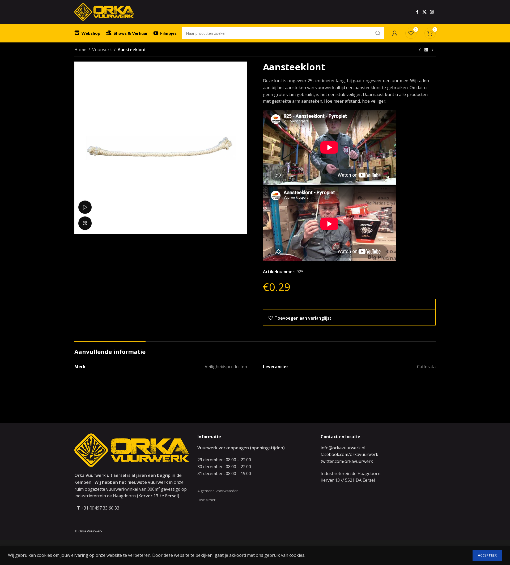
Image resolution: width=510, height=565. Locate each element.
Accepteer (487, 555)
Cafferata (426, 367)
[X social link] (424, 12)
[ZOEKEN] (378, 33)
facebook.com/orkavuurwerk (349, 454)
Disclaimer (206, 499)
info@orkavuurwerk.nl (343, 448)
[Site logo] (104, 11)
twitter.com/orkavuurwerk (347, 461)
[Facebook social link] (417, 12)
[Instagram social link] (432, 12)
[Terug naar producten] (426, 50)
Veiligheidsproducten (226, 367)
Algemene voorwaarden (218, 490)
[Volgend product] (432, 50)
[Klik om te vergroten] (85, 223)
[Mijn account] (394, 33)
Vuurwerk (102, 50)
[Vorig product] (419, 50)
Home (80, 50)
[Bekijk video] (85, 207)
